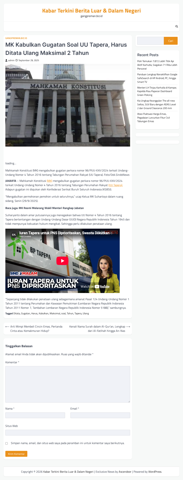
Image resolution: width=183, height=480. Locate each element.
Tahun (70, 313)
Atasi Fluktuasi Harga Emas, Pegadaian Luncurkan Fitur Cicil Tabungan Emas (153, 117)
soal (63, 313)
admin (11, 60)
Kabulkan (43, 313)
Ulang (86, 313)
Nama (9, 408)
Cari (170, 41)
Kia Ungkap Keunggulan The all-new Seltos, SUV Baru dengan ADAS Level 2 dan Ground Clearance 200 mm (156, 104)
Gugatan (25, 313)
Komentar (12, 362)
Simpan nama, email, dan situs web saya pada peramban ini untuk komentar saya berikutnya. (67, 443)
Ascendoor (125, 471)
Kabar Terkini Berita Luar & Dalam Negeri (91, 10)
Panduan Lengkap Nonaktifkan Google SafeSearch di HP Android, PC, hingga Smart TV (157, 78)
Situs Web (11, 426)
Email (74, 408)
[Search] (176, 26)
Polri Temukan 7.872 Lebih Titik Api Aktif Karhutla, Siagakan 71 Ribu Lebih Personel (157, 64)
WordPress (154, 471)
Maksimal (55, 313)
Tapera (78, 313)
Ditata (16, 313)
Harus (34, 313)
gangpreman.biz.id (16, 38)
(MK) (49, 181)
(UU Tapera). (115, 185)
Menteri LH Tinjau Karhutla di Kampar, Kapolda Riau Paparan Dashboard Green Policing (157, 91)
